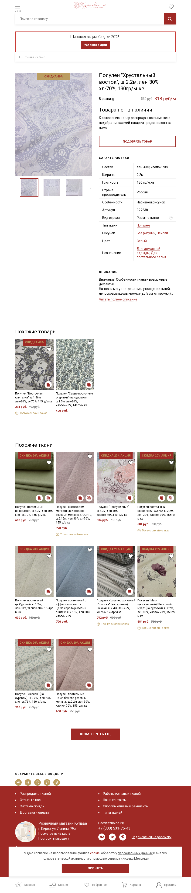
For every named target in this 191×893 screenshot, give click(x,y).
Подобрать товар (137, 141)
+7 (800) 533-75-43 (114, 828)
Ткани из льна (35, 57)
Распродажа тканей (35, 793)
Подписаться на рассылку (151, 837)
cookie (95, 853)
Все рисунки (146, 233)
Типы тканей (112, 812)
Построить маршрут (53, 838)
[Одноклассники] (56, 782)
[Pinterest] (47, 782)
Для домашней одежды (148, 251)
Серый (142, 241)
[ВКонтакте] (18, 782)
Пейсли (162, 233)
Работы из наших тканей (122, 793)
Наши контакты (114, 800)
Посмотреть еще (95, 734)
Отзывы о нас (30, 800)
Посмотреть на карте (54, 833)
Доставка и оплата (34, 812)
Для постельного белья (151, 255)
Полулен (143, 225)
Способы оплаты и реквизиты (125, 806)
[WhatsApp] (37, 782)
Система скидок (32, 806)
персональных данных (135, 853)
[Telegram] (28, 782)
